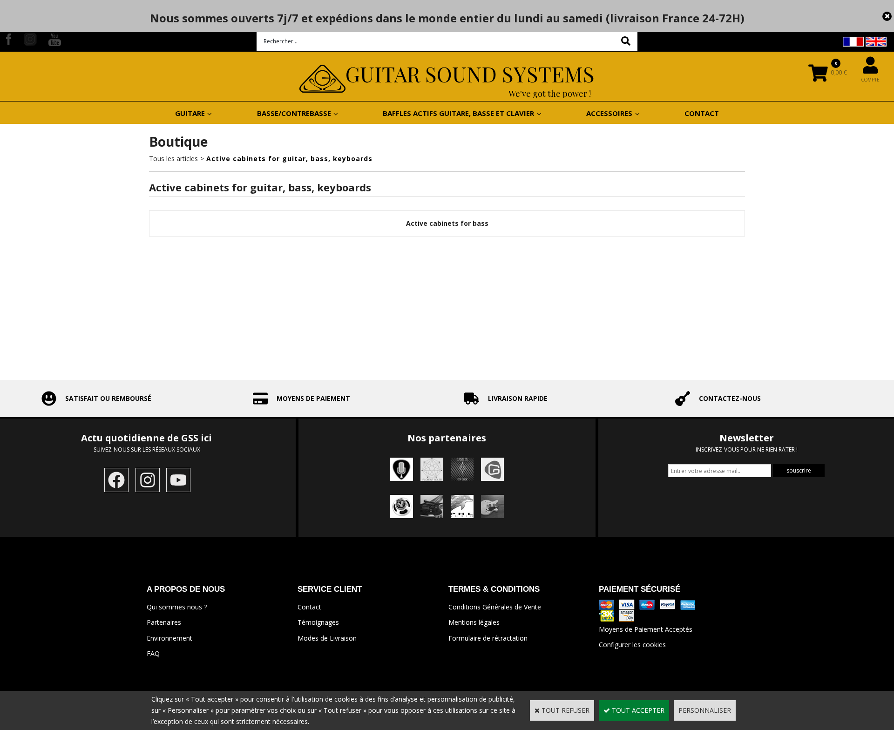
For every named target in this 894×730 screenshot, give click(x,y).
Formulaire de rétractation (488, 638)
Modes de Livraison (327, 638)
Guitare (190, 113)
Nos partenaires (446, 438)
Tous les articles (173, 158)
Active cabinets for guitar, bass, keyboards (289, 158)
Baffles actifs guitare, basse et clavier (458, 113)
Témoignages (318, 622)
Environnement (169, 638)
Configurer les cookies (632, 644)
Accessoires (609, 113)
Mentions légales (474, 622)
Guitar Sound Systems (470, 74)
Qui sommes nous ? (177, 606)
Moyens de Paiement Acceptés (645, 629)
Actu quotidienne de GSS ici (147, 438)
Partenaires (164, 622)
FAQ (153, 653)
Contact (701, 113)
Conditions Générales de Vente (494, 606)
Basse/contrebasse (294, 113)
